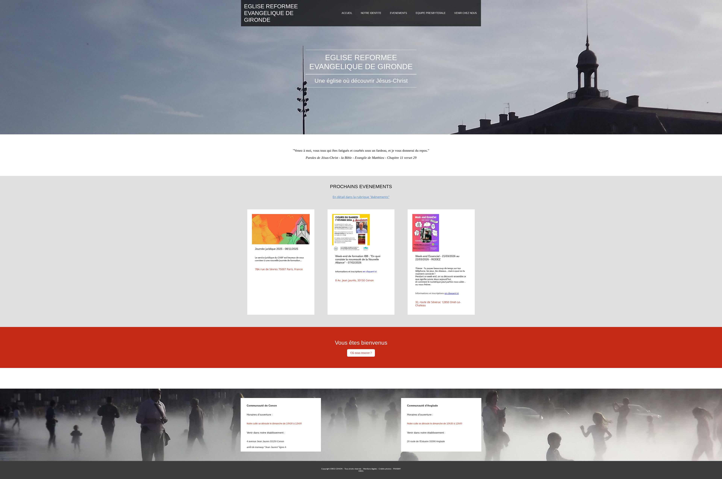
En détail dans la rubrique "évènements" (361, 197)
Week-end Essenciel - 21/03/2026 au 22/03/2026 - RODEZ (437, 258)
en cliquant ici (370, 271)
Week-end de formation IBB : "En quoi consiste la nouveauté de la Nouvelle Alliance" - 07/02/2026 (357, 259)
